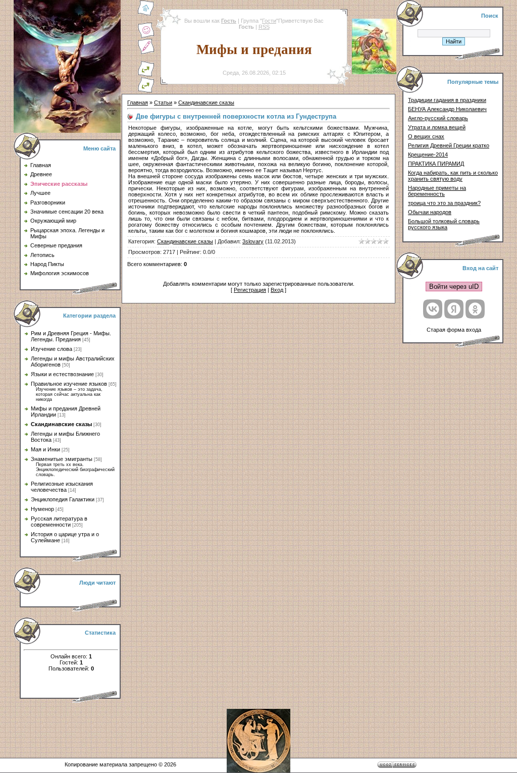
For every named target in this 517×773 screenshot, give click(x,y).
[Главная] (146, 14)
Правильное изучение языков (69, 384)
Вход (277, 290)
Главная (137, 102)
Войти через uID (454, 286)
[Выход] (146, 75)
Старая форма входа (454, 330)
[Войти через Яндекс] (453, 309)
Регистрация (250, 290)
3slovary (253, 241)
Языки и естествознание (62, 374)
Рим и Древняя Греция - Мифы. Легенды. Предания (71, 336)
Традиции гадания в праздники (447, 100)
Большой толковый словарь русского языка (444, 224)
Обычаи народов (429, 212)
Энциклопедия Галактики (62, 499)
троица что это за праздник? (444, 203)
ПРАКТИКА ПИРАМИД (436, 164)
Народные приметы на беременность (437, 191)
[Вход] (146, 91)
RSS (264, 27)
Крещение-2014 (428, 154)
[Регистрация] (146, 52)
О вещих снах (426, 136)
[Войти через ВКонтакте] (432, 309)
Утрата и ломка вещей (437, 127)
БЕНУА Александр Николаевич (447, 109)
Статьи (163, 102)
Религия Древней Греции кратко (448, 145)
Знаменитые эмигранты (61, 459)
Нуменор (42, 509)
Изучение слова (51, 349)
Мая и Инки (45, 449)
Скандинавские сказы (61, 424)
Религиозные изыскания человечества (62, 487)
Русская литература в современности (59, 522)
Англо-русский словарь (438, 118)
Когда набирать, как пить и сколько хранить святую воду (453, 176)
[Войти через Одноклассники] (475, 309)
